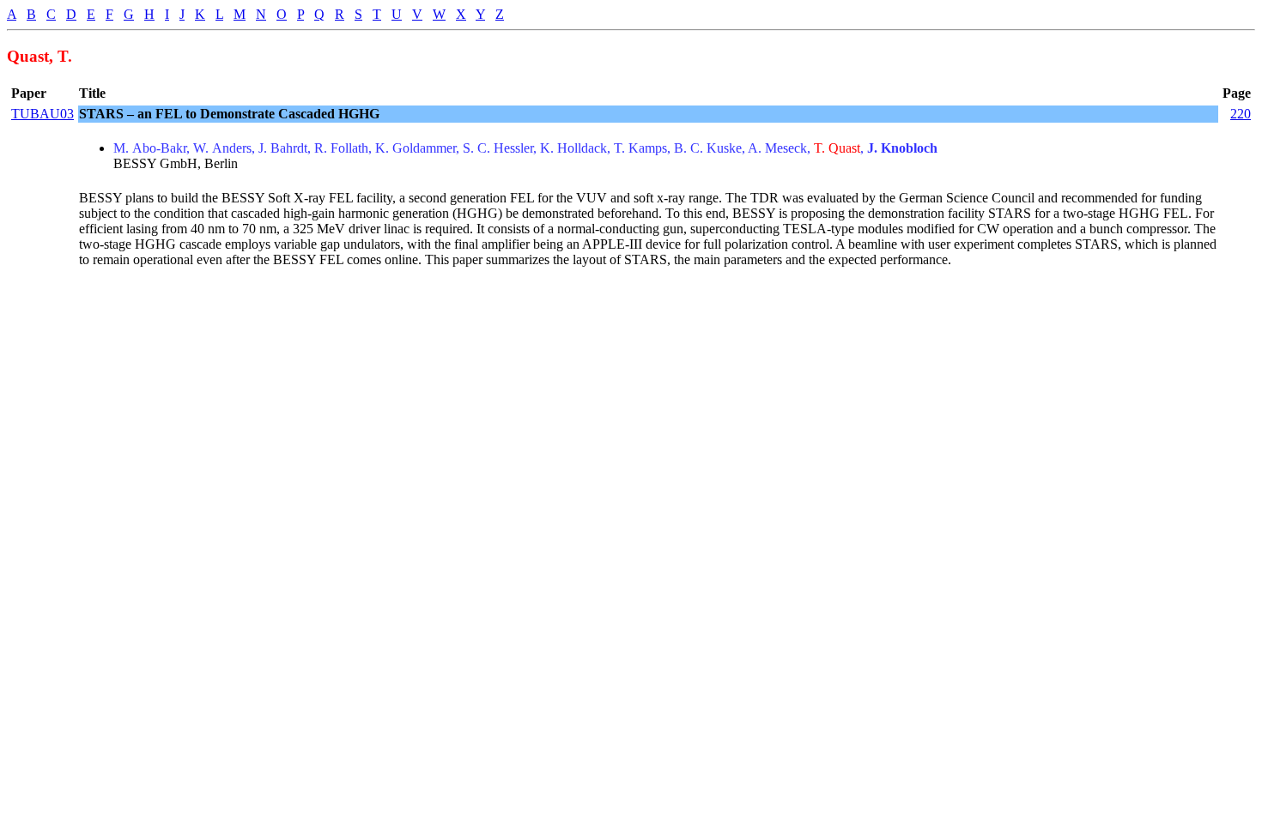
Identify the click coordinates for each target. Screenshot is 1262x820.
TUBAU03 (42, 113)
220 (1240, 113)
